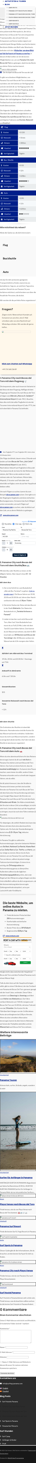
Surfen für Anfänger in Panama (16, 1177)
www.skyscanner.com (10, 515)
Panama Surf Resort (10, 1226)
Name (2, 1347)
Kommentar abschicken (7, 1373)
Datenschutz (4, 1453)
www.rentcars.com (12, 936)
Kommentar (5, 1328)
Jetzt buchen (11, 27)
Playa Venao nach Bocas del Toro (22, 17)
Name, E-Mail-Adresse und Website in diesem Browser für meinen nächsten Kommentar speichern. (15, 1365)
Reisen (2, 1199)
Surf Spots (13, 8)
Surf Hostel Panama (10, 1292)
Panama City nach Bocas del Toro (22, 14)
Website (3, 1357)
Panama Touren (8, 1080)
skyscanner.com (12, 495)
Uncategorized (4, 1075)
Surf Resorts (14, 21)
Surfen (2, 1240)
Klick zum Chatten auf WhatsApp (17, 364)
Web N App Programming (16, 1458)
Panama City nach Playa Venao (20, 11)
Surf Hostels (14, 24)
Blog (7, 4)
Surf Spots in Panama (11, 1245)
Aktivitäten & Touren (15, 1)
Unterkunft (3, 1221)
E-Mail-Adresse (6, 1352)
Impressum (31, 1450)
